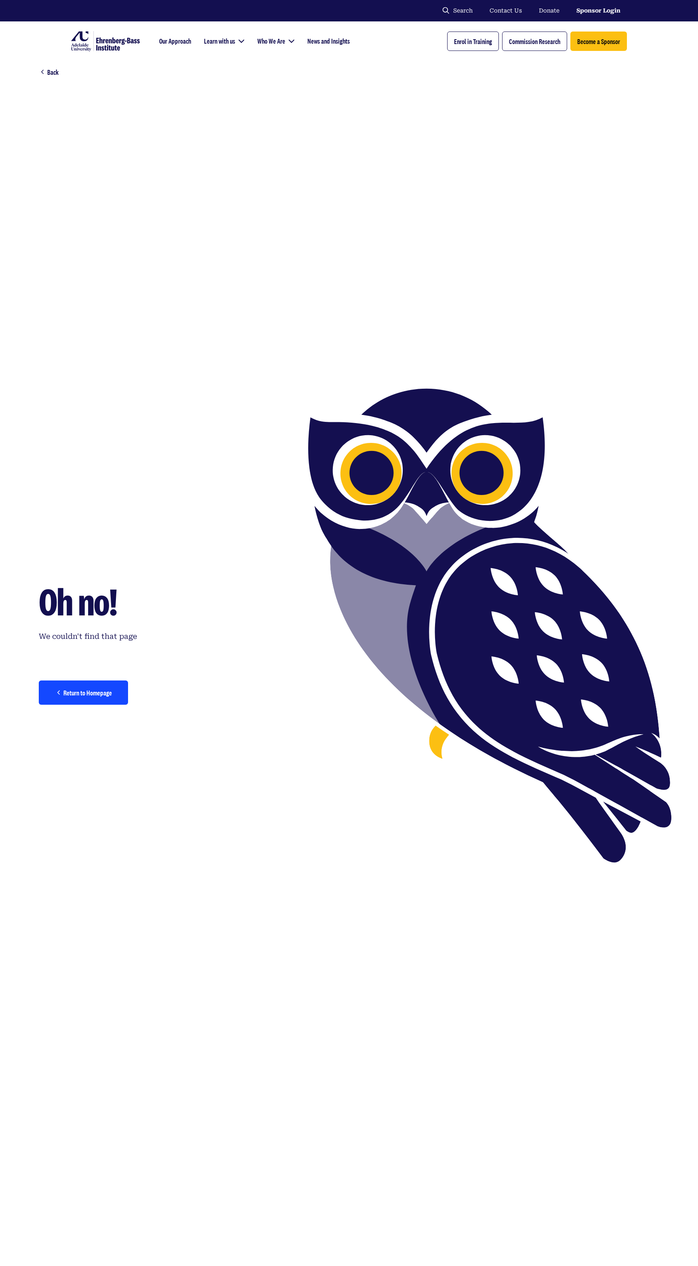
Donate (549, 10)
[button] (473, 41)
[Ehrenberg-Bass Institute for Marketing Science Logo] (105, 41)
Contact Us (506, 10)
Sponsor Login (598, 10)
